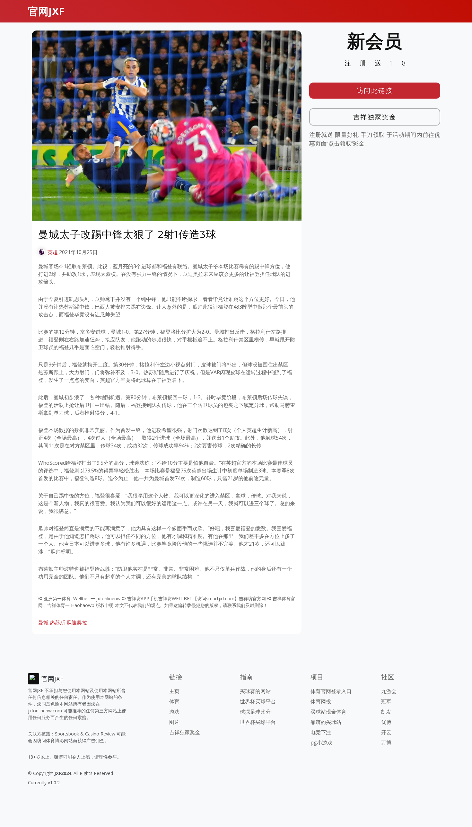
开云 (386, 732)
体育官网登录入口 (331, 691)
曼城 (43, 622)
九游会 (389, 691)
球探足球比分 (255, 711)
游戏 (174, 711)
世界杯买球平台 (258, 701)
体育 (174, 701)
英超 (53, 252)
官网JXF (46, 11)
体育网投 (320, 701)
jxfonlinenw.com (45, 711)
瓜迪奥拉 (76, 622)
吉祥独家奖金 (375, 116)
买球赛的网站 (255, 691)
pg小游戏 (321, 742)
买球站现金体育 (328, 711)
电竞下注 (320, 732)
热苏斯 (57, 622)
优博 (386, 722)
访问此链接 (375, 90)
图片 (174, 722)
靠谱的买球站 (325, 722)
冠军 (386, 701)
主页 (174, 691)
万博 (386, 742)
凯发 (386, 711)
